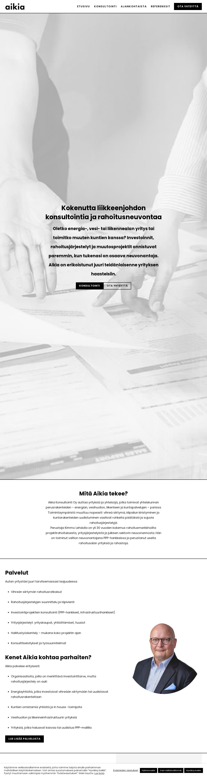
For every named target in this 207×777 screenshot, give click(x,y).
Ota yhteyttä (187, 6)
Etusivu (83, 6)
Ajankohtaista (134, 6)
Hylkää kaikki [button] (148, 770)
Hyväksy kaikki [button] (193, 770)
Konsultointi (105, 6)
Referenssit (160, 6)
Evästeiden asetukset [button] (125, 770)
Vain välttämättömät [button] (170, 770)
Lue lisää (99, 773)
